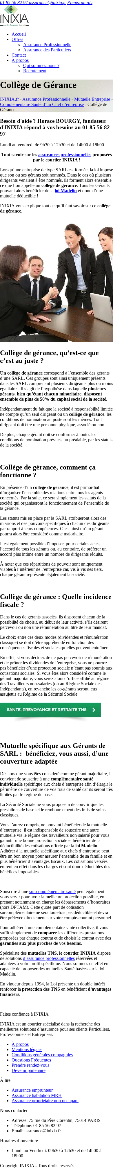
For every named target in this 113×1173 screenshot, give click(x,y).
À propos (20, 60)
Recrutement (34, 70)
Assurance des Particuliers (47, 49)
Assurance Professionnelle (47, 44)
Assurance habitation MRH (37, 1095)
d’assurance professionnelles (49, 958)
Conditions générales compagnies (42, 1054)
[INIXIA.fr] (14, 24)
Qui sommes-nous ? (41, 65)
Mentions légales (27, 1049)
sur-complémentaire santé (52, 891)
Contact (19, 55)
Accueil (19, 34)
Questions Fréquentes (31, 1059)
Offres (17, 39)
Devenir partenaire (28, 1070)
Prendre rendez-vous (30, 1065)
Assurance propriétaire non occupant (45, 1100)
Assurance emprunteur (32, 1090)
